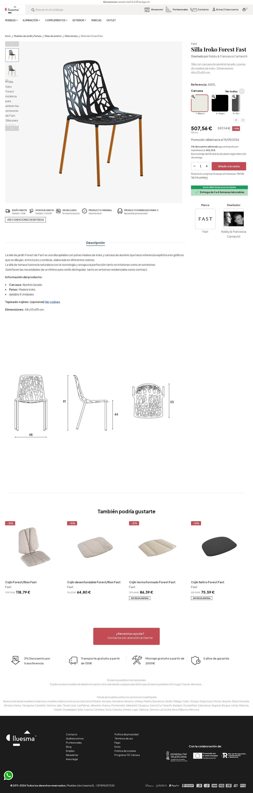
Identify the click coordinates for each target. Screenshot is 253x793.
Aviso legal (72, 759)
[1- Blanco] (199, 103)
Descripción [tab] (95, 243)
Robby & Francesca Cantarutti (228, 56)
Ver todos (231, 91)
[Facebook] (190, 732)
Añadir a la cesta (229, 166)
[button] (126, 636)
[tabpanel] (34, 558)
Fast (194, 43)
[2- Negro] (220, 103)
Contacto (71, 734)
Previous (12, 44)
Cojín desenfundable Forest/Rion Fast (93, 582)
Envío (117, 746)
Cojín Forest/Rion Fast (21, 582)
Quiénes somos (75, 738)
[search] (33, 9)
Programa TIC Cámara (127, 754)
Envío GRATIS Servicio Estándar (219, 187)
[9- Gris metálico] (240, 103)
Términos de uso (123, 738)
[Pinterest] (198, 732)
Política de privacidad (126, 734)
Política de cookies (125, 750)
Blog (68, 746)
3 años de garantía (216, 658)
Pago (117, 742)
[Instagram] (213, 732)
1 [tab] (126, 606)
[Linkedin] (205, 732)
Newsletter (72, 754)
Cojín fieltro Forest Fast (207, 582)
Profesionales (74, 742)
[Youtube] (221, 732)
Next (12, 128)
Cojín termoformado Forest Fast (152, 582)
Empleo (70, 750)
